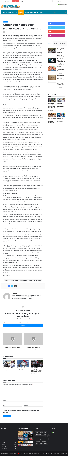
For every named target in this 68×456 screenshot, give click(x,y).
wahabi (37, 445)
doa (45, 432)
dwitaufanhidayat (39, 434)
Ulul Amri (27, 12)
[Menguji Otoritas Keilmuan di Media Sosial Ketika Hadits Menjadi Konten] (25, 442)
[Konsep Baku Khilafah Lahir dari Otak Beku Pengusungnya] (52, 83)
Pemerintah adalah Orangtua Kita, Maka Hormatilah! (60, 69)
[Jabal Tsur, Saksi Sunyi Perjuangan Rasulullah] (20, 439)
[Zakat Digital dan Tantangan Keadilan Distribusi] (25, 445)
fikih (45, 434)
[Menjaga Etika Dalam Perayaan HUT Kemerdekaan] (30, 439)
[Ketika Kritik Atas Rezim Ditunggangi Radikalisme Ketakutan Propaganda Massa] (37, 363)
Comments (63, 43)
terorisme (45, 443)
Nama (4, 400)
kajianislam (42, 439)
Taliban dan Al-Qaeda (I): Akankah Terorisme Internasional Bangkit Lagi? (60, 52)
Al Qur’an (8, 12)
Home (3, 12)
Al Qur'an (4, 431)
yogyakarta (38, 280)
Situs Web (26, 405)
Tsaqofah (41, 12)
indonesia (46, 436)
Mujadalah (21, 12)
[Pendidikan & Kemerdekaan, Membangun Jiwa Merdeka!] (20, 445)
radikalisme (38, 441)
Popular (49, 43)
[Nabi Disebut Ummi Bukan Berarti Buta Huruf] (20, 432)
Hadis (13, 12)
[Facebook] (9, 286)
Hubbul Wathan (34, 12)
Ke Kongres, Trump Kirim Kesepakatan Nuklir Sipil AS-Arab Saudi (51, 106)
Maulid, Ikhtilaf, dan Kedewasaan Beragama (52, 120)
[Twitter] (12, 286)
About (54, 453)
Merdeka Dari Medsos (60, 119)
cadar (7, 280)
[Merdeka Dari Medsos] (61, 115)
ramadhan (44, 441)
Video (4, 442)
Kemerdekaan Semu (22, 367)
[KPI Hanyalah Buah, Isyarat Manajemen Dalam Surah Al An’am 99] (30, 442)
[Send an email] (9, 32)
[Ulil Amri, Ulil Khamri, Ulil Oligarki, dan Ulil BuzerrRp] (52, 60)
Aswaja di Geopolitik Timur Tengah (27, 1)
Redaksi (7, 32)
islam (37, 439)
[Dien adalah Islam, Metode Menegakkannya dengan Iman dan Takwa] (30, 435)
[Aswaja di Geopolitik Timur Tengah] (9, 363)
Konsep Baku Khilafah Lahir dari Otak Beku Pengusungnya (60, 84)
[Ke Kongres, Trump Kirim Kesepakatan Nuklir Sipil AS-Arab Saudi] (52, 100)
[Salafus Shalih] (10, 6)
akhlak (41, 432)
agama (37, 432)
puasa (47, 439)
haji (48, 434)
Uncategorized (5, 448)
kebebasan (15, 280)
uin (31, 280)
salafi (37, 443)
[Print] (15, 286)
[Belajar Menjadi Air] (30, 445)
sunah (41, 443)
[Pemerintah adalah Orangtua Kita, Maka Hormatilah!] (52, 68)
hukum (37, 436)
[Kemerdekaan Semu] (23, 363)
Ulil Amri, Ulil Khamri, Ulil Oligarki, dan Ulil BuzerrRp (61, 61)
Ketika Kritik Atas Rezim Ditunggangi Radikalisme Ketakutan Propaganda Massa (37, 369)
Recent (56, 43)
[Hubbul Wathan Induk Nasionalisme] (52, 77)
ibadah (41, 436)
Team (58, 453)
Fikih (16, 12)
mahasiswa (24, 280)
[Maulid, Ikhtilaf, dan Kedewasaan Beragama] (52, 115)
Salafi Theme (22, 453)
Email (4, 405)
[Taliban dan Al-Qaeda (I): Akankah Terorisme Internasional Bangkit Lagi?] (52, 50)
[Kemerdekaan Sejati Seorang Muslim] (20, 442)
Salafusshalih (36, 453)
